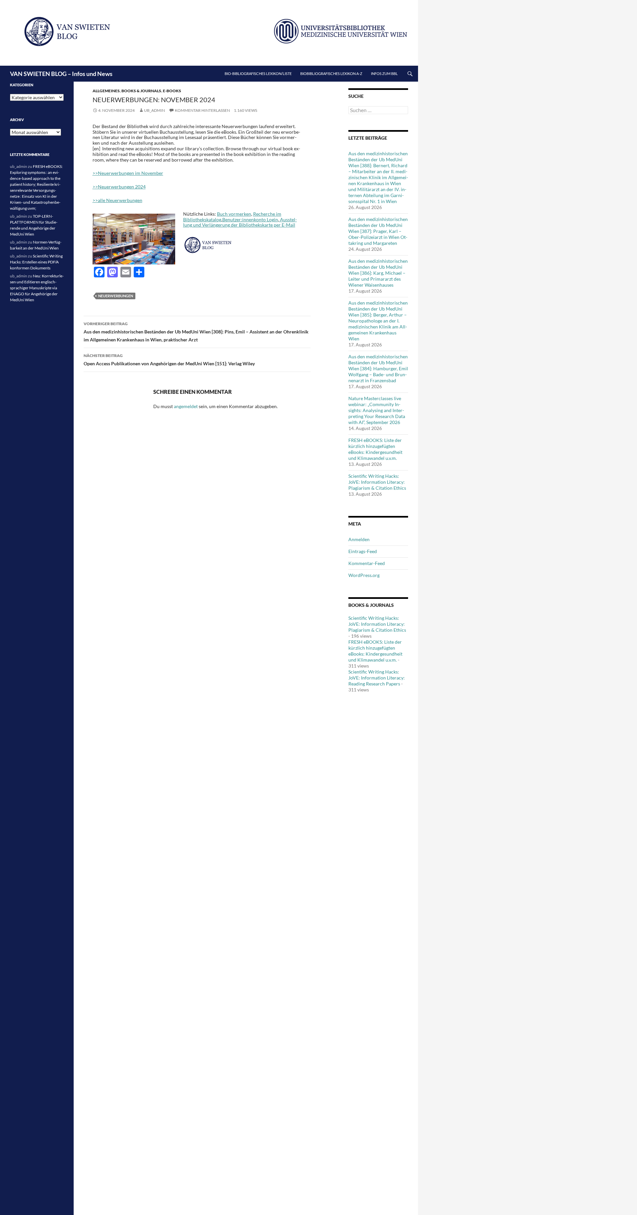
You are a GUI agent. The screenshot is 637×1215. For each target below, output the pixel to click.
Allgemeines (106, 90)
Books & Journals (141, 90)
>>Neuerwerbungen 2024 (119, 186)
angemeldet (186, 406)
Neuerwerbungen (115, 296)
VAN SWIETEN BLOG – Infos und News (61, 73)
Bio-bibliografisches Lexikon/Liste (258, 73)
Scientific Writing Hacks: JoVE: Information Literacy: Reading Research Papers (376, 677)
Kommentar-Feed (366, 563)
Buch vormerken (234, 214)
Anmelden (359, 539)
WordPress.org (364, 575)
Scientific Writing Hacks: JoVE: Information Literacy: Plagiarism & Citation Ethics (377, 482)
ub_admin (154, 110)
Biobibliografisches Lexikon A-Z (331, 73)
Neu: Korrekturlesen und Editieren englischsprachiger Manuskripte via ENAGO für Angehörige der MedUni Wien (37, 287)
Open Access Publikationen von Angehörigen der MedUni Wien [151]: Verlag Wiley (169, 359)
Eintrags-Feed (362, 551)
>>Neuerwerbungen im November (128, 173)
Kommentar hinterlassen (202, 110)
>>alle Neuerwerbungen (117, 200)
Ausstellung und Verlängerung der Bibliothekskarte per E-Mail (240, 222)
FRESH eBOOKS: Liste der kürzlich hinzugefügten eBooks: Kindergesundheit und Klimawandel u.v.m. (375, 449)
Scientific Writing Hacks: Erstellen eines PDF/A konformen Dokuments (36, 261)
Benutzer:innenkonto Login (250, 219)
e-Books (172, 90)
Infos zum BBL (384, 73)
